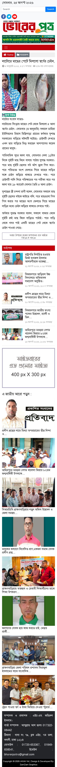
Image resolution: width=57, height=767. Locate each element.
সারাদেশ (24, 54)
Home (9, 54)
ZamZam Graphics (28, 764)
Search (50, 9)
